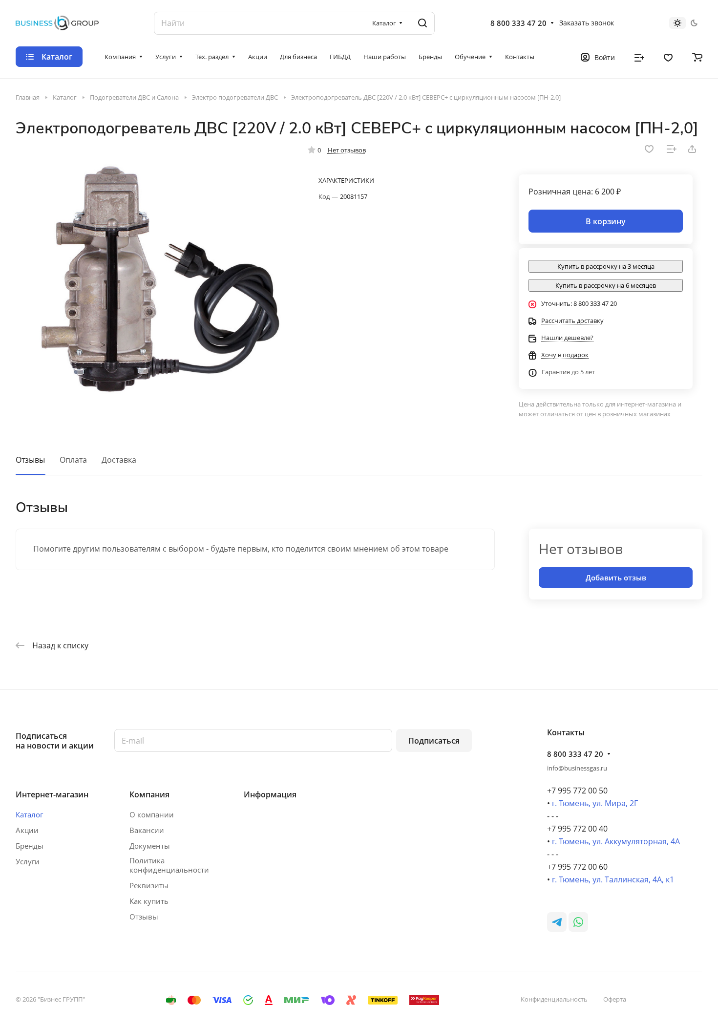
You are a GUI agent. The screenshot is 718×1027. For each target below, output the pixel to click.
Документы (149, 846)
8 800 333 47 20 (518, 23)
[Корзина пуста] (697, 57)
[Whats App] (578, 922)
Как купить (149, 901)
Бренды (29, 846)
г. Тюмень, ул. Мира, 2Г (595, 803)
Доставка (119, 459)
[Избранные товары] (668, 57)
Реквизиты (149, 885)
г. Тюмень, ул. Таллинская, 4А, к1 (613, 879)
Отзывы (30, 459)
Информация (270, 794)
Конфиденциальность (554, 999)
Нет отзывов (347, 150)
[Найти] (422, 23)
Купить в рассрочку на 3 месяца (606, 266)
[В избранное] (649, 149)
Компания (149, 794)
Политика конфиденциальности (169, 865)
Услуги (28, 861)
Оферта (614, 999)
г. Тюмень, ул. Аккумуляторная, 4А (616, 841)
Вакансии (146, 830)
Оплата (73, 459)
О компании (151, 814)
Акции (27, 830)
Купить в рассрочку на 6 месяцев (605, 285)
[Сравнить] (671, 149)
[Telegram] (557, 922)
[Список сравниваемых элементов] (639, 57)
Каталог (29, 814)
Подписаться (434, 740)
